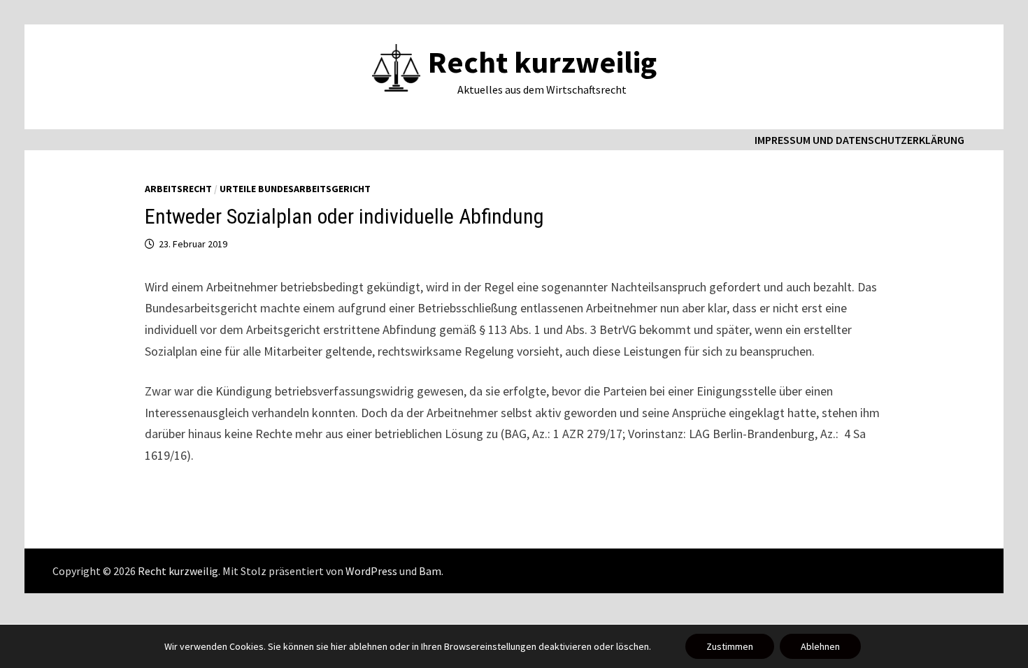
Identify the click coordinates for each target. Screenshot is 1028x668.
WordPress (371, 571)
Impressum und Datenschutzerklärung (859, 140)
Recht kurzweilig (542, 62)
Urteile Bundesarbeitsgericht (295, 188)
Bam (430, 571)
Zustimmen (729, 646)
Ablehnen (820, 646)
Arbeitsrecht (178, 188)
